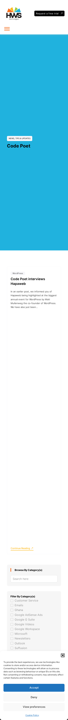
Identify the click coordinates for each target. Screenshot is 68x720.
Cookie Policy (32, 715)
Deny (34, 697)
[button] (63, 655)
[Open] (7, 29)
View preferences (34, 706)
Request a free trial (47, 13)
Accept (34, 687)
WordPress (18, 273)
